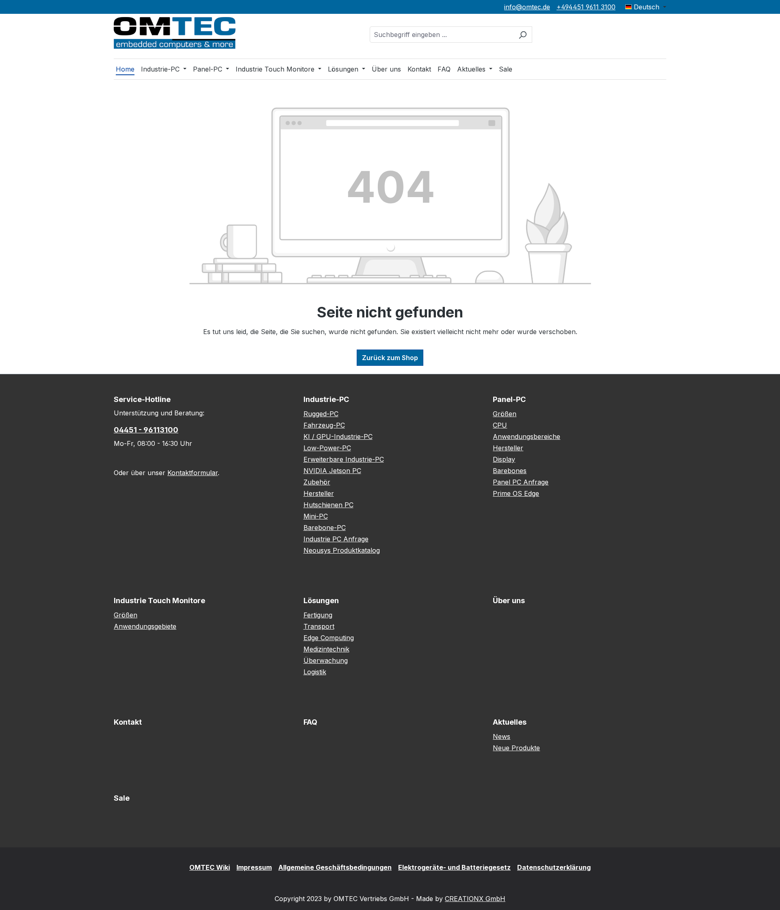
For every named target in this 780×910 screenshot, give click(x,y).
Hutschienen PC (328, 505)
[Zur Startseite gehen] (175, 33)
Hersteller (318, 493)
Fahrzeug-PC (324, 425)
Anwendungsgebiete (145, 626)
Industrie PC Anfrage (335, 539)
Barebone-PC (324, 527)
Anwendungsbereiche (526, 436)
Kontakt (128, 722)
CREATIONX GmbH (475, 899)
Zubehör (316, 482)
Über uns (509, 600)
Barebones (509, 471)
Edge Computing (328, 638)
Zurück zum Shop (390, 358)
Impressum (254, 867)
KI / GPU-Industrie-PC (338, 436)
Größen (504, 414)
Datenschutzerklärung (554, 867)
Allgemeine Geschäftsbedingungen (335, 867)
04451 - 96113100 (146, 430)
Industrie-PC (326, 399)
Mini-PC (315, 516)
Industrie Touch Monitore (159, 600)
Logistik (314, 672)
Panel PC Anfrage (520, 482)
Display (504, 459)
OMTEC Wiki (209, 867)
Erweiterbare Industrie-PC (343, 459)
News (501, 736)
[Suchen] (522, 34)
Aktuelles (509, 722)
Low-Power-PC (327, 448)
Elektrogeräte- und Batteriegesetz (454, 867)
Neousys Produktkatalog (341, 550)
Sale (122, 798)
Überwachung (325, 660)
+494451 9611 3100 (586, 7)
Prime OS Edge (516, 493)
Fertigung (317, 615)
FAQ (310, 722)
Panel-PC (509, 399)
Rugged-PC (320, 414)
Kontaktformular (192, 473)
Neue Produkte (516, 748)
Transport (318, 626)
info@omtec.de (527, 7)
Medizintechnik (326, 649)
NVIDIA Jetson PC (332, 471)
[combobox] (442, 34)
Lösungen (321, 600)
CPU (500, 425)
